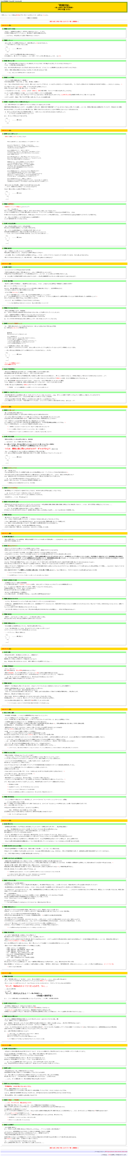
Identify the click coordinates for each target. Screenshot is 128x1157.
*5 (64, 779)
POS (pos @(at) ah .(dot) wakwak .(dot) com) (116, 1151)
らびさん (23, 90)
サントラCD (14, 1113)
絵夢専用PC (11, 204)
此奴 (35, 1007)
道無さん (34, 90)
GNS (109, 1154)
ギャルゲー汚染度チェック (15, 323)
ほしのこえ (11, 1010)
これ (37, 43)
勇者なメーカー (44, 980)
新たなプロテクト (13, 545)
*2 (121, 84)
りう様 (37, 672)
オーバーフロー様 (108, 964)
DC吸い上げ (11, 410)
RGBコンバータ (12, 468)
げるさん (21, 86)
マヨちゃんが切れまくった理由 (16, 940)
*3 (65, 422)
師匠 (39, 90)
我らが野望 (19, 670)
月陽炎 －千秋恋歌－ (14, 1100)
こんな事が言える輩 (65, 94)
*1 (71, 63)
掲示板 (18, 15)
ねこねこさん (15, 327)
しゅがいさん (15, 136)
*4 (67, 472)
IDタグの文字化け (13, 487)
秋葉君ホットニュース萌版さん (13, 206)
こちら (44, 15)
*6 (6, 805)
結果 (8, 670)
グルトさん (15, 292)
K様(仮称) (11, 672)
